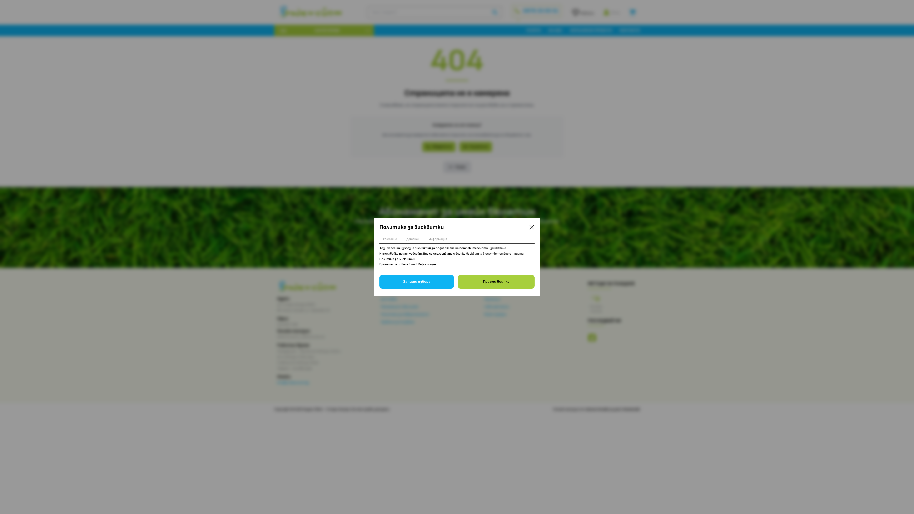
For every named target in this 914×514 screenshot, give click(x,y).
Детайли (413, 239)
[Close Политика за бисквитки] (532, 227)
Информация (438, 239)
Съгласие (390, 239)
